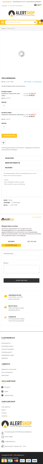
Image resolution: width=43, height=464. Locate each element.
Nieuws (4, 410)
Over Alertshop (6, 407)
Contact (4, 413)
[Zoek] (35, 22)
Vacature (4, 416)
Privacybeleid (37, 217)
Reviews (8, 167)
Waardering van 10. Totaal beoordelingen (27, 2)
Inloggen (4, 6)
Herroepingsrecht (7, 352)
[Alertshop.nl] (21, 13)
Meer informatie (12, 163)
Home (3, 28)
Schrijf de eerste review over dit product (13, 86)
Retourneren (5, 375)
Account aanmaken (16, 6)
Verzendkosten (14, 295)
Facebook (7, 387)
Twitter (6, 391)
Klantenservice (6, 343)
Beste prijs (12, 306)
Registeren (5, 358)
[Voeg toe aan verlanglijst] (4, 143)
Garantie (12, 317)
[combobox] (21, 22)
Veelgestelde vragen (8, 355)
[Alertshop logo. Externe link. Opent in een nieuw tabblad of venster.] (8, 219)
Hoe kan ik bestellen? (8, 349)
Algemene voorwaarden (9, 369)
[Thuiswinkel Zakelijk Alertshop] (38, 5)
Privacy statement (7, 372)
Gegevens (9, 158)
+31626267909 (8, 395)
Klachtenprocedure (7, 346)
